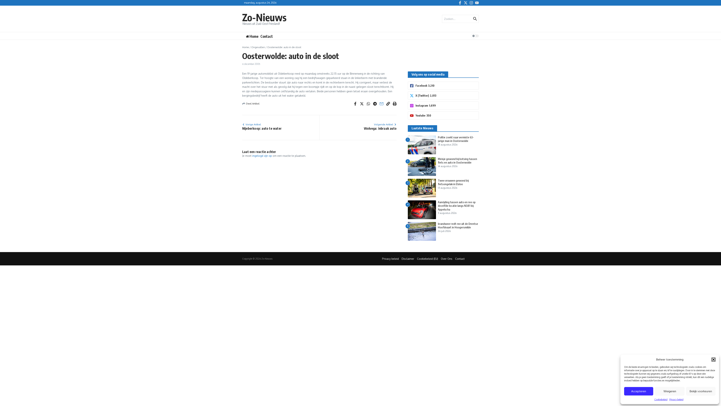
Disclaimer (408, 258)
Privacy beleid (676, 399)
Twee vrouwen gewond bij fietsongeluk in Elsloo (453, 182)
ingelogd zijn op (262, 155)
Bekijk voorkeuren (701, 391)
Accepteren (638, 391)
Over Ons (446, 258)
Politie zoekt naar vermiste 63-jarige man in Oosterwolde (456, 139)
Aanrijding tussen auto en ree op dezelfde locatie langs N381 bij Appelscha (457, 205)
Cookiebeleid (660, 399)
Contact (266, 36)
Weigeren (670, 391)
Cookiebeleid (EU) (427, 258)
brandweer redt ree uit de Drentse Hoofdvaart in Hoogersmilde (458, 225)
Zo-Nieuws (264, 17)
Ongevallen (258, 47)
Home (245, 47)
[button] (713, 359)
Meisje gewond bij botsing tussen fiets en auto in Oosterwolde (457, 160)
